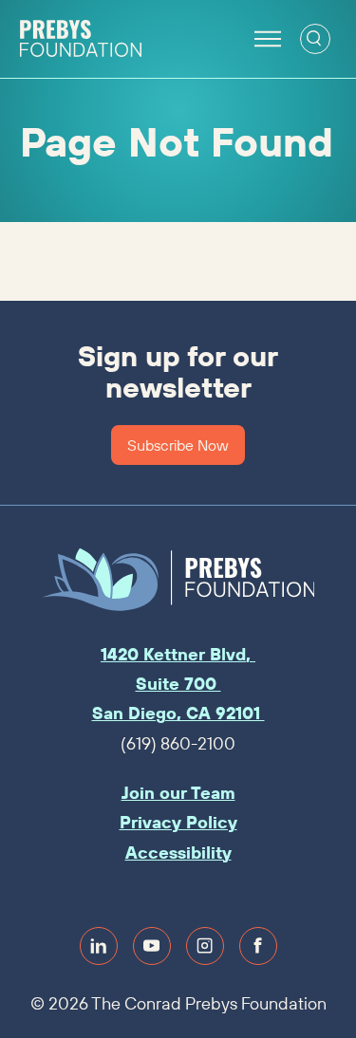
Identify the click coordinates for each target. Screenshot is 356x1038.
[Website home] (80, 39)
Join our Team (178, 793)
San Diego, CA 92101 (178, 713)
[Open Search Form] (315, 39)
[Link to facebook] (258, 946)
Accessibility (178, 852)
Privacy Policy (178, 822)
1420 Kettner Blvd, (178, 654)
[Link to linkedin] (99, 946)
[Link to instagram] (205, 946)
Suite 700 (178, 684)
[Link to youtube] (152, 946)
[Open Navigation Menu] (268, 39)
